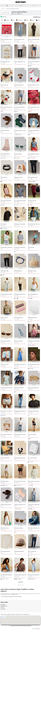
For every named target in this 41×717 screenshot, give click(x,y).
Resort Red (2, 111)
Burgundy (29, 368)
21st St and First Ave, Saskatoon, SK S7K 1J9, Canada (11, 596)
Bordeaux (28, 298)
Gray (17, 485)
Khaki (20, 485)
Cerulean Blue (28, 134)
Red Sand (17, 111)
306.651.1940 (15, 13)
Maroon (32, 345)
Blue (14, 111)
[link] (20, 5)
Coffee (28, 345)
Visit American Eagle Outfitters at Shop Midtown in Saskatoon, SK (21, 625)
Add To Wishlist (12, 23)
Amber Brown (14, 532)
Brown (28, 368)
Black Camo (28, 181)
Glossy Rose (29, 111)
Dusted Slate (28, 415)
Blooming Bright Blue (14, 368)
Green (17, 134)
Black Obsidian (28, 321)
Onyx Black (17, 298)
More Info (20, 13)
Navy (20, 134)
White (32, 298)
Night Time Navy (29, 298)
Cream (28, 485)
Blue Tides (2, 415)
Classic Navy (28, 555)
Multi (2, 181)
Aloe (14, 134)
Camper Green (28, 111)
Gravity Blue (29, 345)
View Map (2, 607)
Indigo (32, 181)
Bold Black (29, 181)
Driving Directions (4, 606)
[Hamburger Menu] (7, 5)
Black (14, 298)
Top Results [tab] (36, 16)
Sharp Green (6, 228)
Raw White (5, 415)
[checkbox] (7, 20)
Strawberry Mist (17, 368)
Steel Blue (32, 368)
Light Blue (29, 134)
